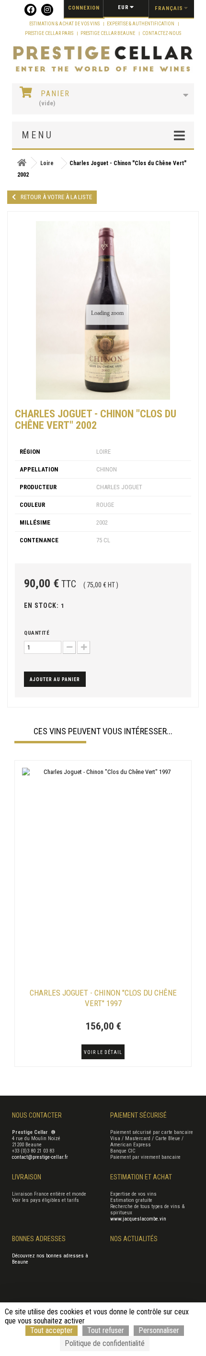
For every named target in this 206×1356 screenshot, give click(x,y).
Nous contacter (37, 1115)
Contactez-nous (161, 33)
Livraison (26, 1177)
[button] (19, 915)
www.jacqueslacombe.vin (138, 1219)
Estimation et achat (141, 1177)
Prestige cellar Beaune (108, 33)
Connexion (84, 8)
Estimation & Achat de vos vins (65, 23)
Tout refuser (105, 1330)
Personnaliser (158, 1330)
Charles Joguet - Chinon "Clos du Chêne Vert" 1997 (103, 998)
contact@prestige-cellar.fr (40, 1157)
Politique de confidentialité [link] (105, 1343)
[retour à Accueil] (21, 163)
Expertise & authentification (141, 23)
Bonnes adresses (39, 1239)
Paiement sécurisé (138, 1115)
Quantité (36, 633)
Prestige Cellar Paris (49, 33)
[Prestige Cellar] (103, 59)
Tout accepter (51, 1330)
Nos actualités (134, 1239)
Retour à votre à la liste (56, 197)
